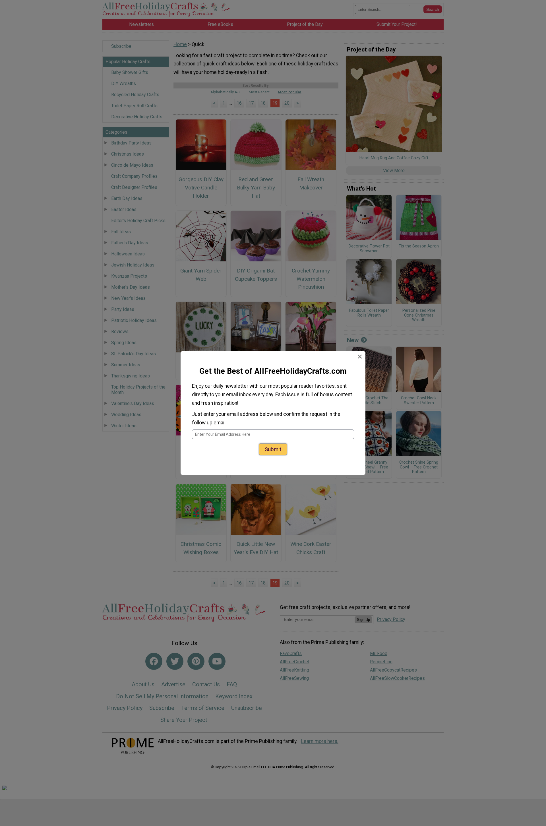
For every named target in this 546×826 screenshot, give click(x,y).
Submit (273, 449)
